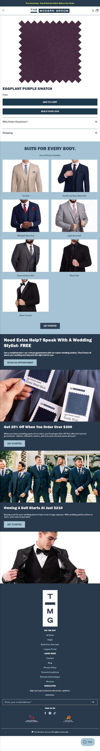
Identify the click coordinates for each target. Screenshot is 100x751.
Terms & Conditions (50, 672)
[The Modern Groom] (50, 11)
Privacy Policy (50, 667)
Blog (50, 663)
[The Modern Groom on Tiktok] (54, 714)
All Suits (50, 635)
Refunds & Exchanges (50, 677)
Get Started (50, 326)
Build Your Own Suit (50, 644)
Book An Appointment (20, 362)
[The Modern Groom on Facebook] (45, 714)
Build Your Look (50, 111)
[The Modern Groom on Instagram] (50, 714)
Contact (50, 658)
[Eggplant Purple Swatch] (50, 51)
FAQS (50, 640)
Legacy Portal (50, 649)
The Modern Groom (42, 732)
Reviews (50, 681)
